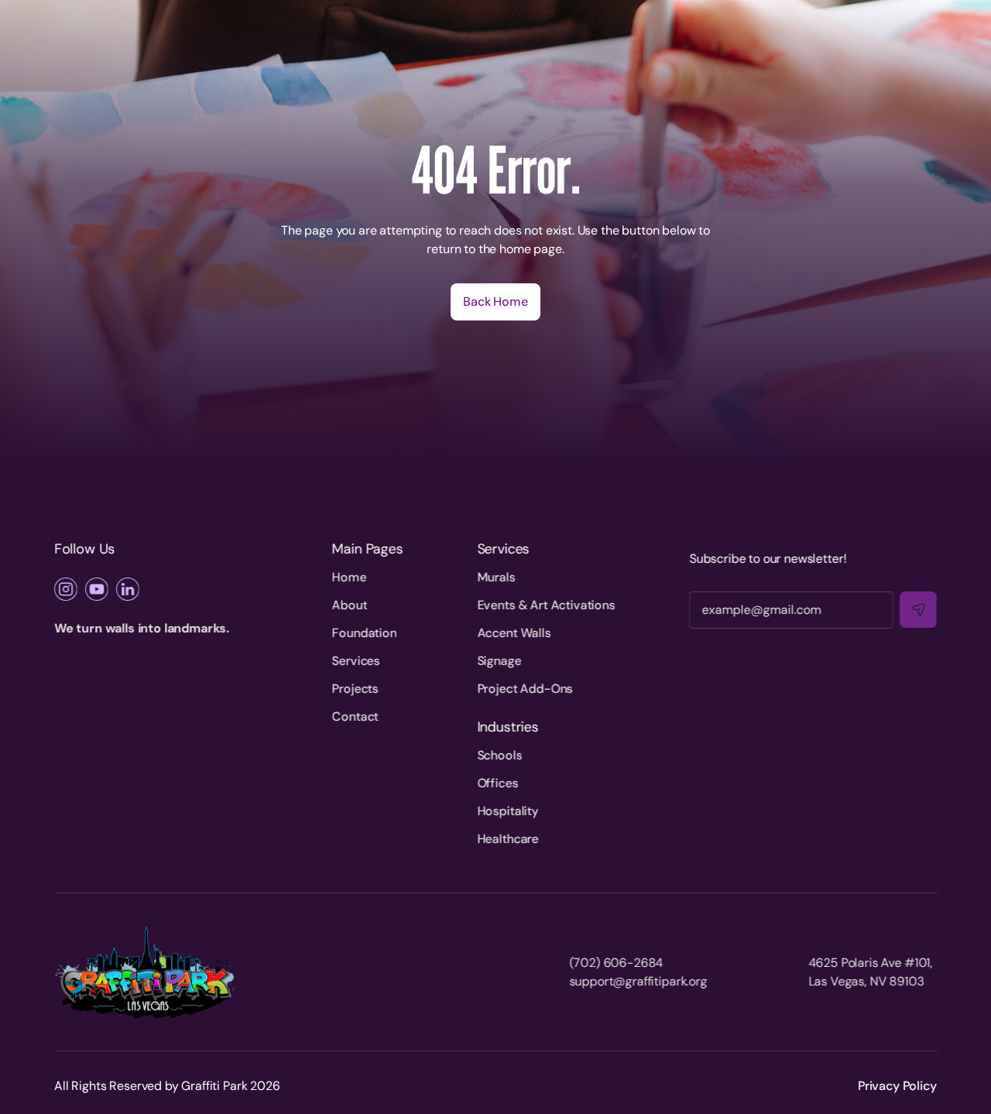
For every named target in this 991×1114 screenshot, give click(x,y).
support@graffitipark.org (638, 981)
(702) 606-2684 (616, 963)
